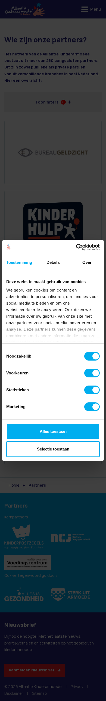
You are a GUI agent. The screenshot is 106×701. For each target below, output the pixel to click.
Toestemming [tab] (19, 262)
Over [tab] (87, 262)
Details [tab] (53, 262)
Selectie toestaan (53, 449)
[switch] (92, 373)
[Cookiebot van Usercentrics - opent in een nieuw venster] (76, 247)
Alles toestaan (53, 431)
